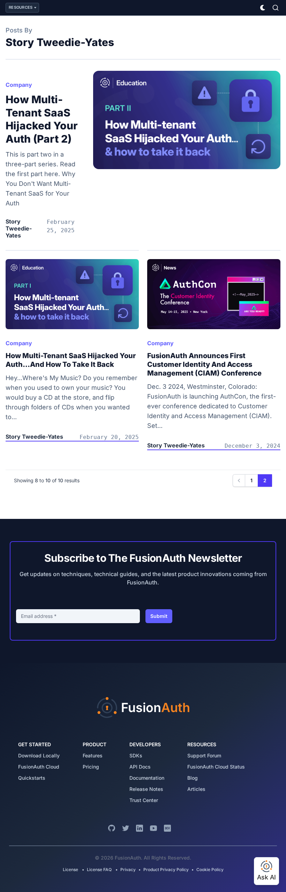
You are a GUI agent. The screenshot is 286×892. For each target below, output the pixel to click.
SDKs (135, 755)
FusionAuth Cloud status (216, 767)
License (71, 869)
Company (19, 84)
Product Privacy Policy (166, 869)
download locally (39, 755)
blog (192, 778)
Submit (158, 616)
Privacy (128, 869)
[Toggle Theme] (263, 8)
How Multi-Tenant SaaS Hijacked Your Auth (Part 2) (42, 119)
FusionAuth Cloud (38, 767)
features (93, 755)
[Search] (275, 8)
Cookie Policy (210, 869)
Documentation (146, 778)
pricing (91, 767)
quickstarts (31, 778)
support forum (204, 755)
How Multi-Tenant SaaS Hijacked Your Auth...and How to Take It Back (71, 360)
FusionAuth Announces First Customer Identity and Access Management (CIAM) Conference (204, 364)
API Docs (140, 767)
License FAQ (99, 869)
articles (196, 789)
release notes (146, 789)
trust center (143, 800)
